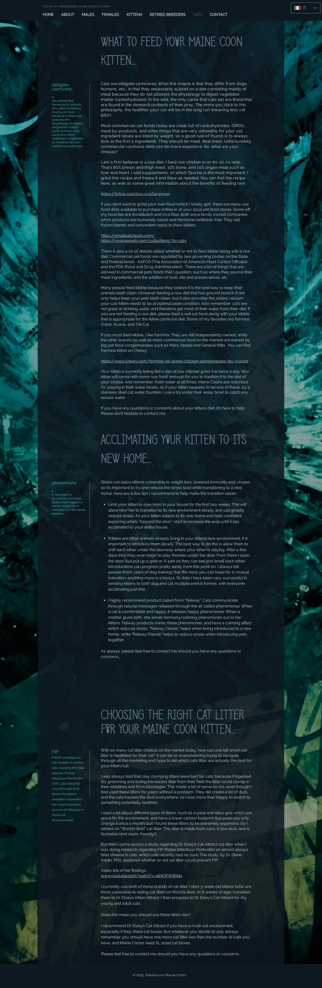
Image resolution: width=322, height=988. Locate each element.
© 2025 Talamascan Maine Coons (160, 975)
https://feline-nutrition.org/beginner (135, 193)
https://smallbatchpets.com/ (128, 235)
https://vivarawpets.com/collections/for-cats (143, 240)
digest (78, 123)
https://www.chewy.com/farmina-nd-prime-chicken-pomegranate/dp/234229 (174, 361)
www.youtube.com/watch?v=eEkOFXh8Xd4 (141, 875)
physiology (60, 123)
